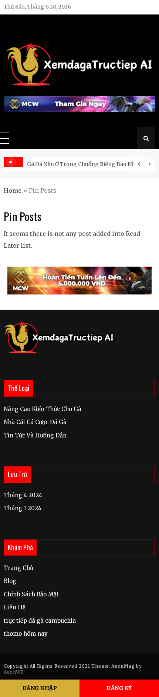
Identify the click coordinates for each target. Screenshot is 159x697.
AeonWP (13, 672)
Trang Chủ (18, 567)
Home (12, 190)
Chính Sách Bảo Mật (31, 594)
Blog (10, 580)
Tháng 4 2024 (23, 495)
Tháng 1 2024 (22, 508)
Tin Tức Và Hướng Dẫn (35, 435)
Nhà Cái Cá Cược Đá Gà (35, 422)
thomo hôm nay (26, 633)
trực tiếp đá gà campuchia (40, 620)
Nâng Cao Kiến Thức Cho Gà (42, 409)
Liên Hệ (15, 607)
